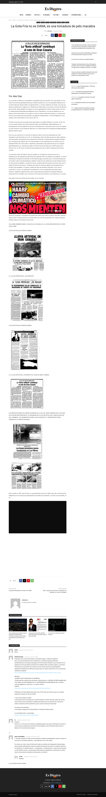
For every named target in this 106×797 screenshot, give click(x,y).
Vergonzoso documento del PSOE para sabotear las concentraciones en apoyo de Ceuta (38, 634)
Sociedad (59, 22)
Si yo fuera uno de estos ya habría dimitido (82, 59)
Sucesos (67, 22)
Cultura (14, 20)
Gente (63, 22)
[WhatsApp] (64, 35)
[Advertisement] (37, 555)
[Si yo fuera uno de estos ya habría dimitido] (57, 625)
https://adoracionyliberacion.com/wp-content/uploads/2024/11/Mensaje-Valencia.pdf (38, 672)
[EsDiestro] (45, 31)
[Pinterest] (60, 35)
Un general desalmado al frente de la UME (20, 590)
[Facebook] (52, 35)
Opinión (47, 22)
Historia (42, 22)
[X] (95, 1)
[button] (85, 15)
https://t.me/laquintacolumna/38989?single (26, 715)
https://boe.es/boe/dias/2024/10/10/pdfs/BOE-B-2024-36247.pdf (32, 688)
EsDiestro (50, 31)
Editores (11, 630)
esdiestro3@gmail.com (57, 783)
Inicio (10, 20)
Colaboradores (53, 22)
